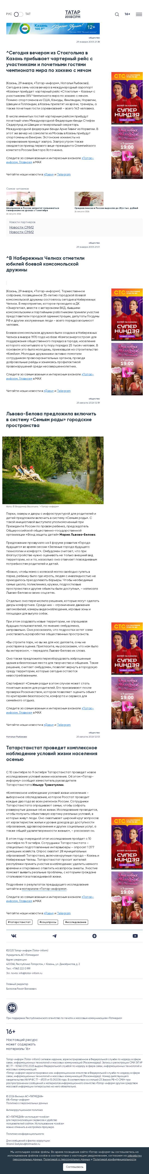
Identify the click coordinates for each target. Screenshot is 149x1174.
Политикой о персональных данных (66, 1159)
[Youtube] (135, 936)
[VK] (13, 936)
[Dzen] (94, 936)
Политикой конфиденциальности (114, 1159)
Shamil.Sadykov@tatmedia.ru (23, 1144)
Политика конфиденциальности (25, 1134)
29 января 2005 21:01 (88, 247)
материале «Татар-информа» (44, 889)
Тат (28, 14)
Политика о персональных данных (27, 1103)
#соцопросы (48, 922)
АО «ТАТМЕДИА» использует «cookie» (27, 1117)
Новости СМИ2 (21, 227)
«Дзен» (49, 174)
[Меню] (139, 14)
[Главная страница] (72, 14)
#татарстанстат (19, 922)
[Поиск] (117, 14)
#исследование (75, 922)
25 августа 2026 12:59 (88, 403)
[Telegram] (54, 936)
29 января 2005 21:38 (88, 42)
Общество (94, 38)
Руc (9, 14)
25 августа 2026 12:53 (88, 737)
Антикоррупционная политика (24, 1110)
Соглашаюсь (74, 1167)
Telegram (64, 174)
